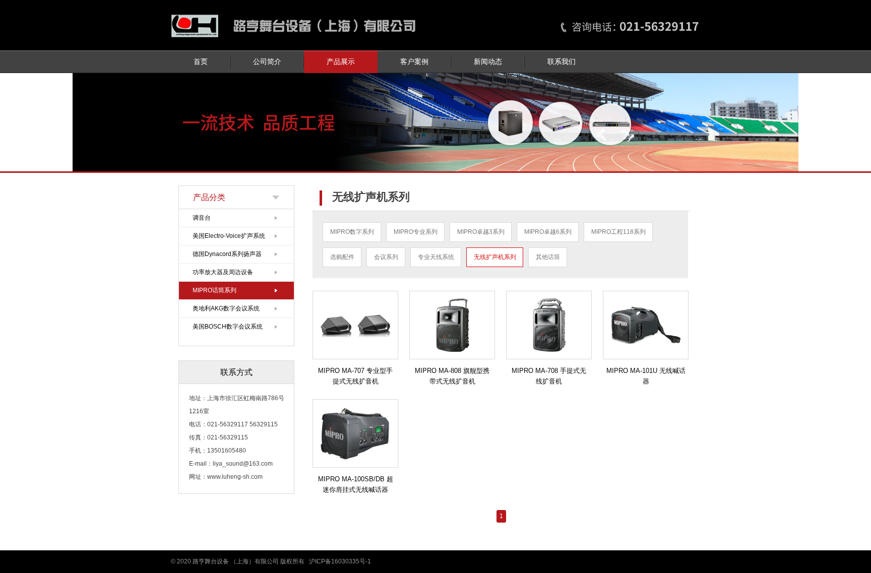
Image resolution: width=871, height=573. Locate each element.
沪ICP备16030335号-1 (340, 561)
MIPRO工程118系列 (618, 231)
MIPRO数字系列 (352, 231)
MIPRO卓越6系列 (548, 231)
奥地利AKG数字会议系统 (226, 308)
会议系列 (386, 257)
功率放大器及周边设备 (223, 272)
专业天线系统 (436, 257)
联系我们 (561, 62)
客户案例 (414, 62)
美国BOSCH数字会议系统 (228, 326)
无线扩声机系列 (495, 257)
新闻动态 (488, 62)
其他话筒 (548, 257)
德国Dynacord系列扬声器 (227, 254)
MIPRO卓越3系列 (481, 231)
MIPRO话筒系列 (214, 290)
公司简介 (267, 62)
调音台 (202, 217)
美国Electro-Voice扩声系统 (229, 235)
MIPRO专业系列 (416, 231)
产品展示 (341, 62)
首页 (201, 62)
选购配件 (342, 257)
